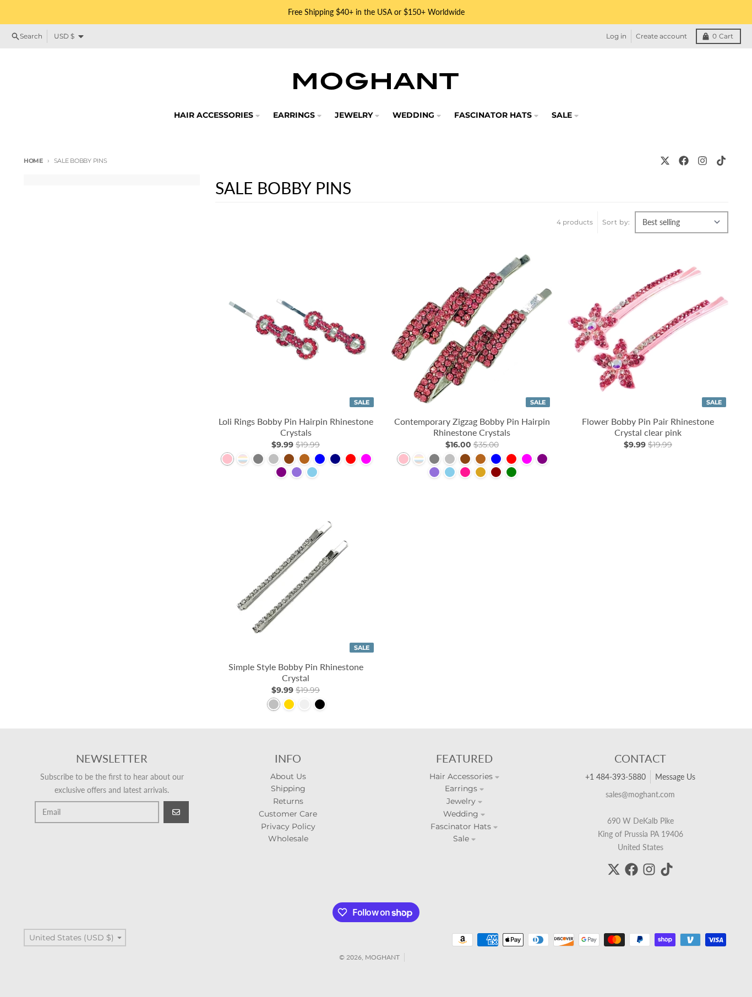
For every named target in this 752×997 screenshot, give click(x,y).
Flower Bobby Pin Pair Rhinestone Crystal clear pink (648, 426)
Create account (661, 36)
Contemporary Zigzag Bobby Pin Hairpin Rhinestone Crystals (472, 426)
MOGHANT (382, 957)
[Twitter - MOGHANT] (665, 161)
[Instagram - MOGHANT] (702, 161)
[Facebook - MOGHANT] (684, 161)
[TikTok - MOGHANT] (721, 161)
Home (33, 161)
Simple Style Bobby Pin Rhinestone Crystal (295, 672)
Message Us (675, 776)
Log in (616, 36)
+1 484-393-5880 (615, 776)
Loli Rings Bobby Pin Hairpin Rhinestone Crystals (296, 426)
